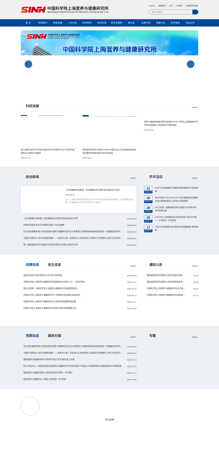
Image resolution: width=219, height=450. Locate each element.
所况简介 (42, 23)
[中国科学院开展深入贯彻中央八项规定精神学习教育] (171, 356)
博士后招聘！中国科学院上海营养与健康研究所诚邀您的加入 (50, 288)
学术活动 (155, 177)
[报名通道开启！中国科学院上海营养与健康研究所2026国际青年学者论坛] (109, 63)
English (152, 6)
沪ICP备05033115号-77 (109, 445)
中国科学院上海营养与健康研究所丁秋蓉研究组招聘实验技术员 (51, 295)
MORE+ (195, 107)
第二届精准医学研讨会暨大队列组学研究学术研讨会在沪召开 (50, 245)
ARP (171, 6)
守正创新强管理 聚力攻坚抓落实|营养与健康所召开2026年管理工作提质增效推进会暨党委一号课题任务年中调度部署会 (73, 231)
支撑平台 (146, 23)
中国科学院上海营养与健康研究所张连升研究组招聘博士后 (49, 308)
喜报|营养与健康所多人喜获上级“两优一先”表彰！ (45, 379)
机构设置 (57, 23)
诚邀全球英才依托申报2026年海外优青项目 (42, 275)
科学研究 (87, 23)
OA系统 (179, 6)
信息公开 (190, 23)
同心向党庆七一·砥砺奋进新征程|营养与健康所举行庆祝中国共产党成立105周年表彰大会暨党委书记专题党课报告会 (73, 366)
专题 (152, 336)
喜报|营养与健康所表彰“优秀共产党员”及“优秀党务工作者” (49, 359)
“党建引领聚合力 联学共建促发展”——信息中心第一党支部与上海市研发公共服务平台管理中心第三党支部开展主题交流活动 (73, 238)
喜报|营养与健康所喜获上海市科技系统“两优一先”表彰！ (48, 373)
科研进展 (32, 106)
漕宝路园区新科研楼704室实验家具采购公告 (166, 275)
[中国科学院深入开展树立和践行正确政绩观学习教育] (171, 346)
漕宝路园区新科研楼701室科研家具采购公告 (166, 282)
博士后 (131, 23)
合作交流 (101, 23)
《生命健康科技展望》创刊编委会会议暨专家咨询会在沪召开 (50, 218)
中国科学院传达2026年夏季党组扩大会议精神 (43, 225)
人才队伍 (72, 23)
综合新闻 (32, 177)
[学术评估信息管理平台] (171, 351)
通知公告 (155, 265)
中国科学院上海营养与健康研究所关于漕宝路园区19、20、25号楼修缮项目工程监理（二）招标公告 (166, 288)
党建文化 (160, 23)
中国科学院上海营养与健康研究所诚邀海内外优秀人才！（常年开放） (54, 282)
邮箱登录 (162, 6)
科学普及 (175, 23)
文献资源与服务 (192, 6)
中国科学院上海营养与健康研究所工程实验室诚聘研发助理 (49, 301)
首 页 (28, 23)
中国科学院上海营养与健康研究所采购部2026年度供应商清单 (166, 295)
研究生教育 (116, 23)
